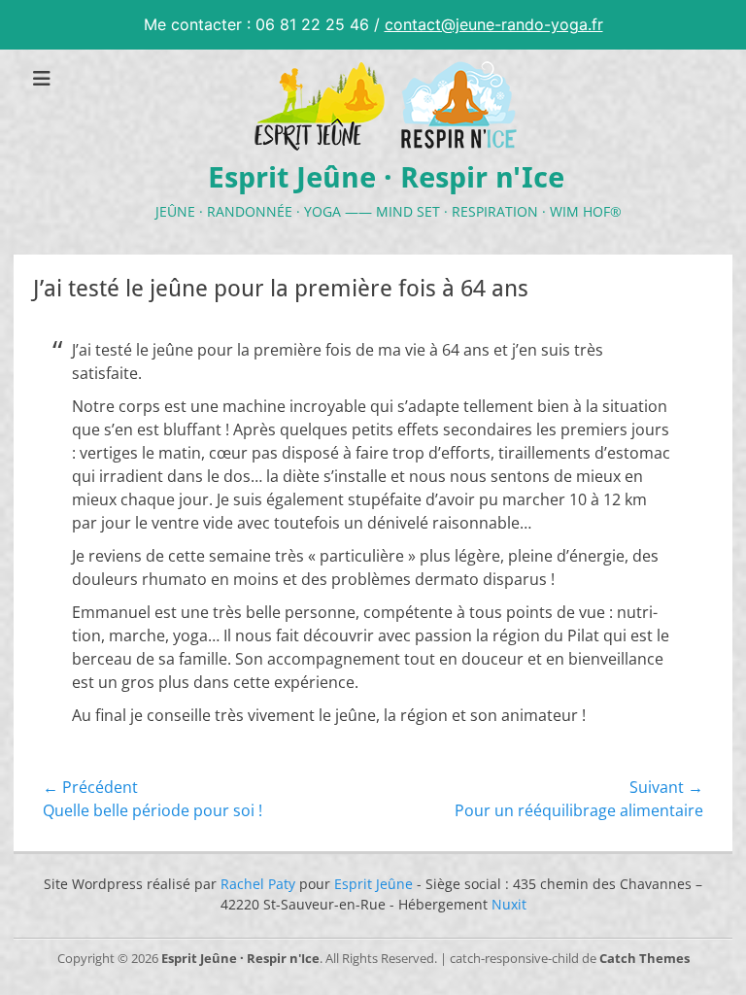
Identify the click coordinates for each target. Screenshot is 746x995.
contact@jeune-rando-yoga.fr (494, 24)
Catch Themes (644, 958)
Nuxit (509, 904)
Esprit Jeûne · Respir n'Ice (386, 177)
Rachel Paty (257, 884)
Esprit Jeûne (373, 884)
